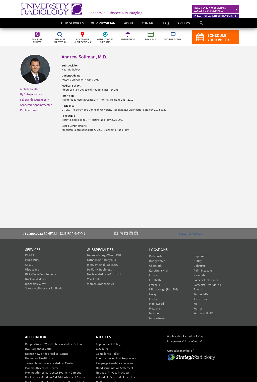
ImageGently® (193, 341)
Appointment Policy (108, 344)
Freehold (154, 285)
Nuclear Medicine (36, 279)
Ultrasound (32, 269)
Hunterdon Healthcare (39, 358)
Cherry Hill (155, 266)
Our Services (72, 23)
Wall (196, 303)
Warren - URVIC (203, 313)
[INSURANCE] (128, 32)
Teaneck (199, 289)
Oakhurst (199, 266)
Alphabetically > (30, 89)
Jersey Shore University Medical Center (49, 363)
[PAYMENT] (151, 32)
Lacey (152, 294)
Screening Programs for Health (44, 288)
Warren (198, 308)
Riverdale (199, 275)
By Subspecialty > (31, 94)
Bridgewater (157, 261)
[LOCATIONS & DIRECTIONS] (82, 32)
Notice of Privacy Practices (113, 372)
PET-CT (29, 255)
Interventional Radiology (102, 265)
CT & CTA (30, 265)
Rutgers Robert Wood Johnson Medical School (54, 344)
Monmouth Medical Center (41, 368)
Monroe (154, 313)
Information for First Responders (116, 358)
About (129, 23)
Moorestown (157, 318)
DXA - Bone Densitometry (40, 274)
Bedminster (156, 256)
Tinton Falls (201, 294)
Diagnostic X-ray (35, 284)
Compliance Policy (107, 353)
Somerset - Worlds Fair (207, 285)
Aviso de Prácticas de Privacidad (116, 377)
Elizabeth (155, 280)
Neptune (199, 256)
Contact (149, 23)
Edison (153, 275)
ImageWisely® (176, 341)
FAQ (166, 23)
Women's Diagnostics (100, 284)
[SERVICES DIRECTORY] (60, 32)
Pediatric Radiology (99, 269)
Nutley (198, 261)
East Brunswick (158, 270)
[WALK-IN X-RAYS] (37, 32)
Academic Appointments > (36, 105)
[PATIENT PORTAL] (173, 32)
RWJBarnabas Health (38, 349)
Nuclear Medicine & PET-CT (104, 274)
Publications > (29, 110)
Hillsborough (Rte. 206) (163, 289)
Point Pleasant (203, 270)
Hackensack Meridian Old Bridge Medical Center (55, 377)
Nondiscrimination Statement (114, 368)
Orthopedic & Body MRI (101, 260)
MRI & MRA (32, 260)
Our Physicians (104, 23)
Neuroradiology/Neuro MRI (104, 255)
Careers (182, 23)
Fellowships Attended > (34, 99)
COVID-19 (102, 349)
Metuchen (155, 308)
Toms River (200, 299)
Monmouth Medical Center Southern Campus (53, 372)
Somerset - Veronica (206, 280)
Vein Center (94, 279)
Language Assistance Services (114, 363)
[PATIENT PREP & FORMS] (105, 32)
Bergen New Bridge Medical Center (46, 353)
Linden (153, 299)
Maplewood (156, 303)
